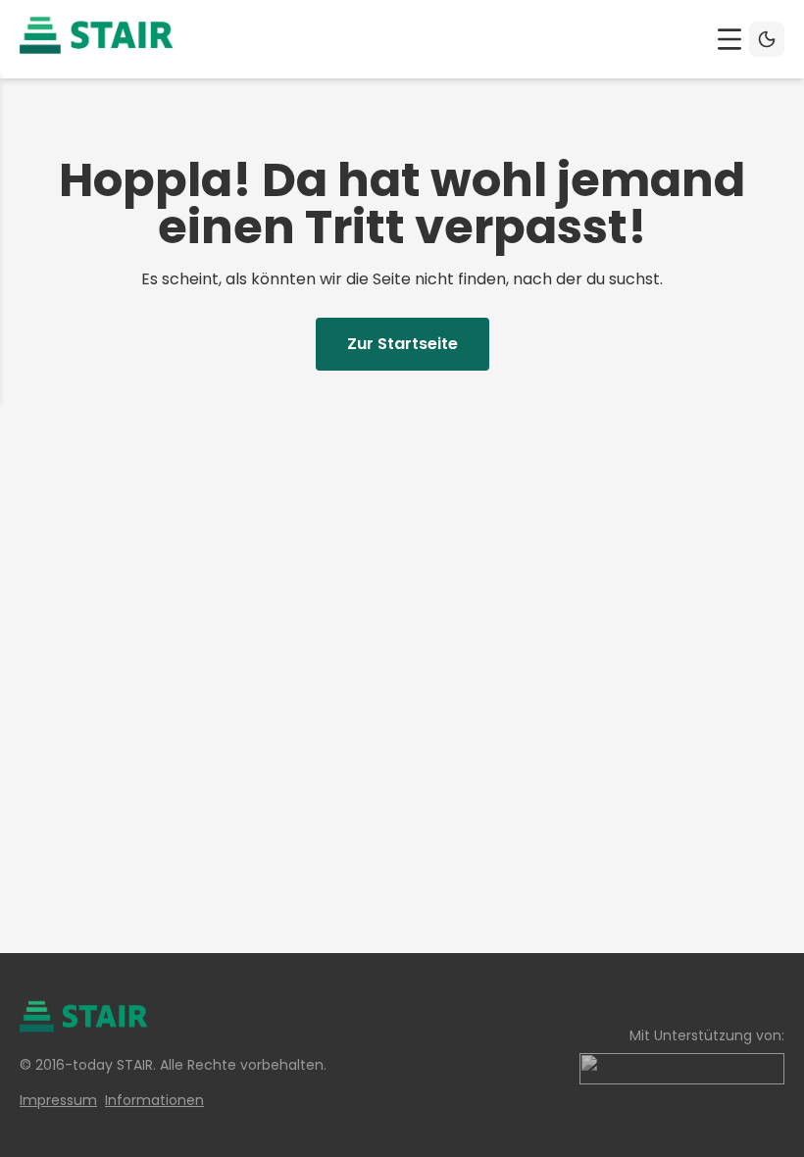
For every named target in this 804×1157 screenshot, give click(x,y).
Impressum (58, 1100)
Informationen (154, 1100)
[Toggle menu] (729, 39)
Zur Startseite (402, 343)
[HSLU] (681, 1068)
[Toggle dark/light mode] (766, 39)
